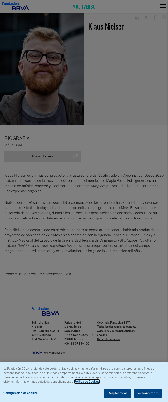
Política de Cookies (87, 381)
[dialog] (84, 382)
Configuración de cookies (21, 393)
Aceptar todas (118, 393)
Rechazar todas (148, 393)
